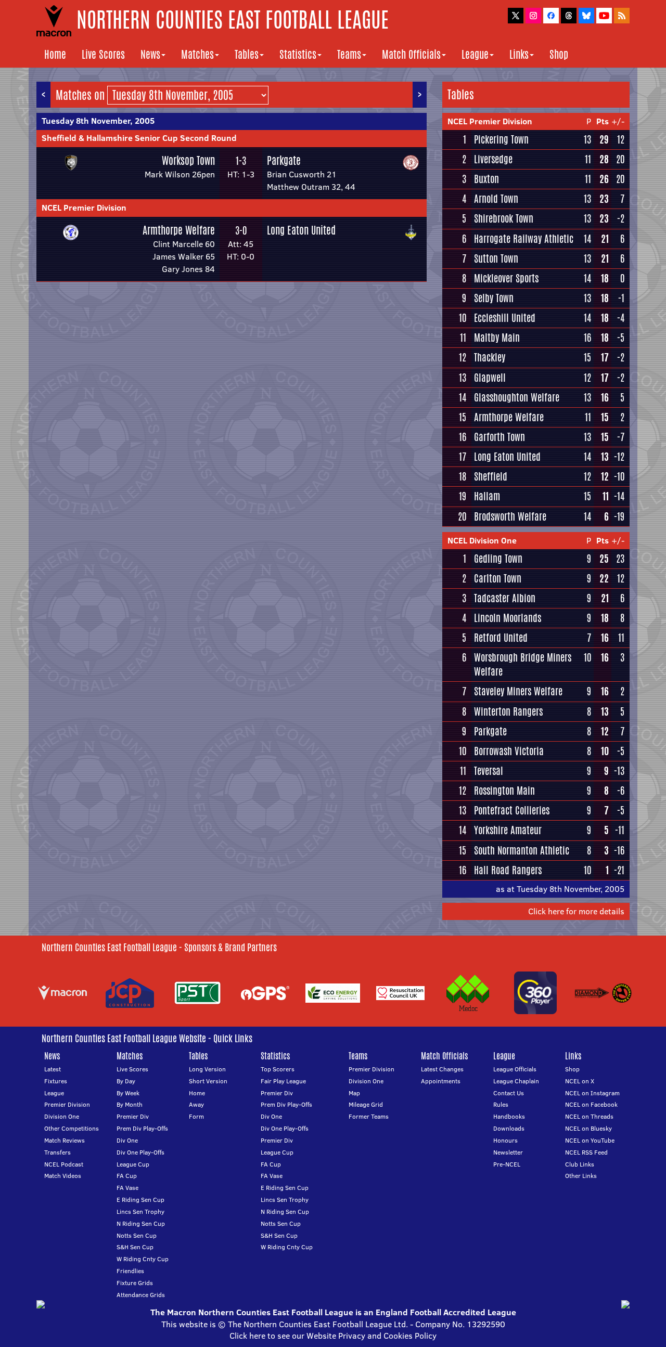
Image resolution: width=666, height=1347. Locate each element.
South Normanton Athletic (521, 850)
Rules (500, 1104)
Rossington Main (504, 790)
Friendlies (130, 1270)
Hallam (487, 496)
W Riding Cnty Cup (143, 1258)
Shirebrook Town (503, 218)
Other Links (581, 1175)
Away (196, 1104)
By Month (130, 1104)
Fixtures (55, 1081)
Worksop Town (188, 160)
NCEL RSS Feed (586, 1152)
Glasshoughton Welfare (516, 397)
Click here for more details (576, 911)
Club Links (579, 1164)
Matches (197, 54)
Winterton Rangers (508, 711)
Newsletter (508, 1152)
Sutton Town (496, 258)
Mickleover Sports (506, 278)
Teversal (488, 770)
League (475, 54)
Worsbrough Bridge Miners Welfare (522, 664)
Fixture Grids (135, 1282)
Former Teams (369, 1116)
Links (519, 54)
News (150, 54)
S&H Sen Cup (135, 1246)
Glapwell (490, 377)
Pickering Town (501, 139)
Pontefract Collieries (511, 810)
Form (196, 1116)
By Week (128, 1093)
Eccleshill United (504, 317)
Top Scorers (277, 1069)
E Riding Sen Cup (140, 1199)
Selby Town (494, 298)
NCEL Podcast (63, 1164)
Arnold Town (496, 198)
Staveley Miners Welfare (518, 691)
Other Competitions (71, 1128)
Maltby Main (497, 337)
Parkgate (284, 160)
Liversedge (493, 159)
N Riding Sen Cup (141, 1223)
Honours (505, 1140)
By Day (126, 1081)
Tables (247, 54)
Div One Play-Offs (140, 1152)
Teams (349, 54)
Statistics (297, 54)
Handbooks (509, 1116)
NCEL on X (579, 1081)
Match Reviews (64, 1140)
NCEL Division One (482, 540)
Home (55, 54)
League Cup (133, 1164)
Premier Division (67, 1104)
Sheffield (490, 476)
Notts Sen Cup (137, 1235)
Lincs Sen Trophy (140, 1211)
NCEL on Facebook (591, 1104)
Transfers (57, 1152)
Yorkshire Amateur (508, 830)
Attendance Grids (141, 1294)
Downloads (508, 1128)
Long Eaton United (301, 230)
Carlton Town (497, 578)
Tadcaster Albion (504, 598)
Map (354, 1093)
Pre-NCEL (506, 1164)
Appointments (440, 1081)
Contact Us (508, 1093)
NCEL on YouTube (589, 1140)
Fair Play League (283, 1081)
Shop (558, 54)
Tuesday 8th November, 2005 (98, 120)
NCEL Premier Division (84, 207)
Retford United (501, 637)
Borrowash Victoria (509, 751)
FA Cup (127, 1175)
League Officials (514, 1069)
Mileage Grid (366, 1104)
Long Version (207, 1069)
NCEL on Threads (589, 1116)
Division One (61, 1116)
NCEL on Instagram (592, 1093)
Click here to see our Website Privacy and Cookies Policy (333, 1335)
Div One (127, 1140)
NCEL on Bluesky (588, 1128)
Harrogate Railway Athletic (523, 238)
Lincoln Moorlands (507, 618)
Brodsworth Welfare (510, 516)
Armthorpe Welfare (179, 230)
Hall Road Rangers (508, 870)
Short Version (208, 1081)
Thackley (489, 357)
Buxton (486, 179)
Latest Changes (442, 1069)
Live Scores (103, 54)
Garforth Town (499, 437)
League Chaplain (516, 1081)
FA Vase (127, 1187)
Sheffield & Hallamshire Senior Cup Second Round (139, 138)
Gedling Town (498, 558)
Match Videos (62, 1175)
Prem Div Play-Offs (142, 1128)
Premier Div (133, 1116)
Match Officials (411, 54)
